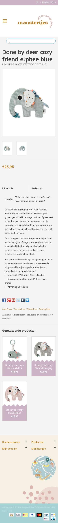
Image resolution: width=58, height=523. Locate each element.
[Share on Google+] (9, 300)
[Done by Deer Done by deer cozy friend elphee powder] (14, 394)
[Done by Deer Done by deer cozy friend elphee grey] (43, 349)
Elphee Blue (32, 309)
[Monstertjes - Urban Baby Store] (35, 21)
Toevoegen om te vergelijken (39, 315)
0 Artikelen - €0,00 (48, 2)
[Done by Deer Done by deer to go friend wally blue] (14, 349)
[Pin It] (13, 300)
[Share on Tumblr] (23, 300)
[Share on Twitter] (27, 300)
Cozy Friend (7, 309)
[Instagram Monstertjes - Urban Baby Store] (15, 2)
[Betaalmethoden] (11, 515)
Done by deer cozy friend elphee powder (15, 412)
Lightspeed (7, 511)
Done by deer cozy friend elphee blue (27, 64)
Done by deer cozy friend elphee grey (43, 367)
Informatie (7, 188)
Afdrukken (6, 318)
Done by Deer (19, 309)
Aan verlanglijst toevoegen (13, 315)
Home (5, 64)
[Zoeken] (10, 43)
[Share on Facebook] (4, 300)
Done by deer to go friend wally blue (14, 367)
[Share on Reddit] (18, 300)
